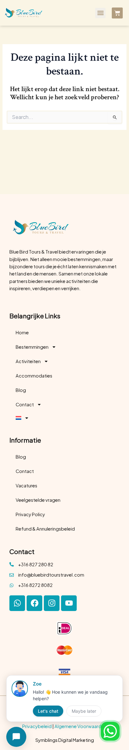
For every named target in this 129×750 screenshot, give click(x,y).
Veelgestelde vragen (38, 500)
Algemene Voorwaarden (80, 726)
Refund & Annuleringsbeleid (45, 529)
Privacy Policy (30, 514)
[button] (100, 13)
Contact (25, 404)
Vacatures (26, 485)
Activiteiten (28, 361)
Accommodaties (34, 375)
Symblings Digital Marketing (64, 740)
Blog (21, 390)
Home (22, 332)
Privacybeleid (37, 726)
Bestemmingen (32, 347)
